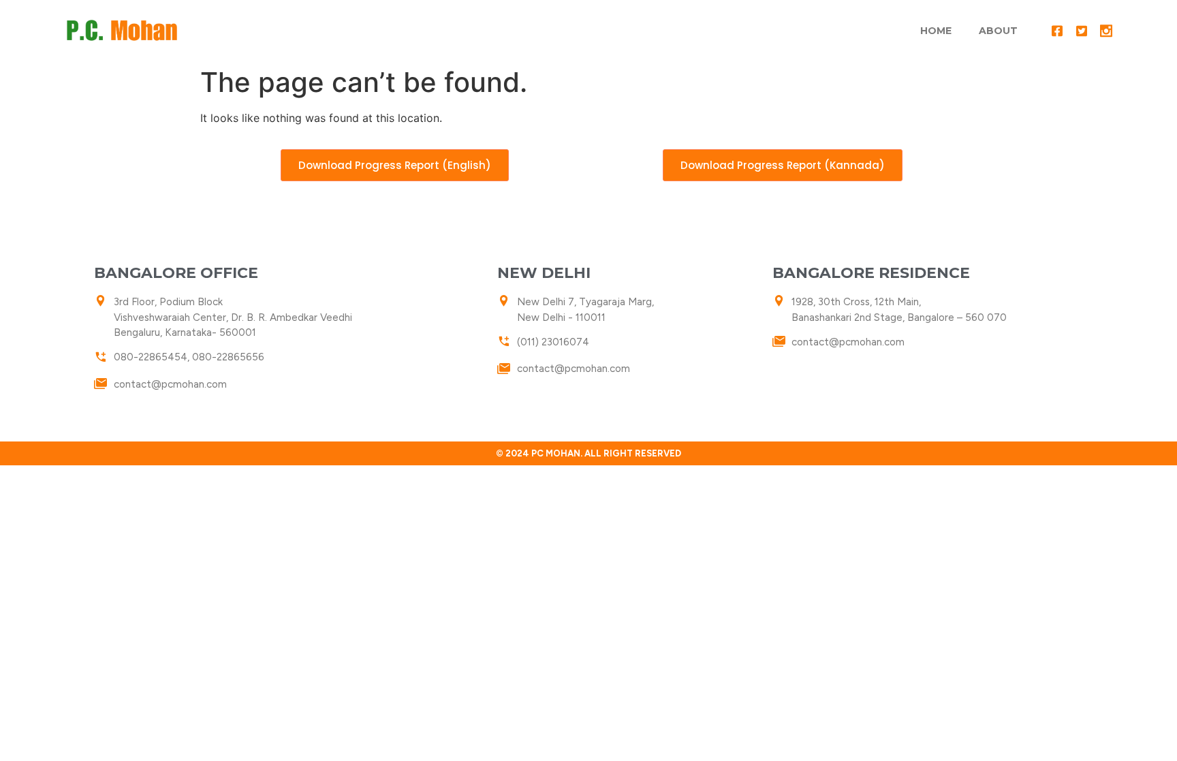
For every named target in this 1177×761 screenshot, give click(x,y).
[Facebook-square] (1057, 30)
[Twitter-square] (1081, 30)
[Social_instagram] (1106, 30)
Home (936, 31)
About (998, 31)
